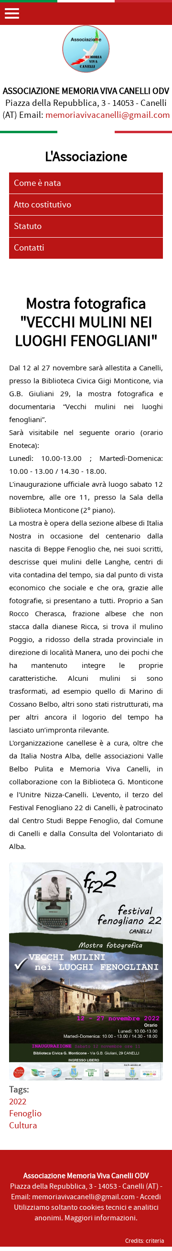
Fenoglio (25, 1114)
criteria (155, 1241)
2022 (17, 1102)
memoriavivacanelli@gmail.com (107, 115)
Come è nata (37, 183)
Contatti (29, 248)
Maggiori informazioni (100, 1218)
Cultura (23, 1126)
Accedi (150, 1197)
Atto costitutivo (42, 205)
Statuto (28, 226)
